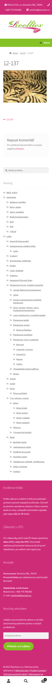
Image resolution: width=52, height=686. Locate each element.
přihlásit (19, 148)
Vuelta (19, 364)
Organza (14, 275)
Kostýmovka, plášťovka (20, 260)
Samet (13, 378)
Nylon (15, 403)
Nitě (12, 222)
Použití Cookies (37, 670)
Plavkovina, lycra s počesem (25, 339)
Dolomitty (21, 354)
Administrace (22, 670)
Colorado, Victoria (24, 349)
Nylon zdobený (23, 422)
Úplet (12, 437)
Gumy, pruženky (17, 212)
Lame (15, 251)
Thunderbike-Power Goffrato (26, 369)
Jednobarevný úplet (22, 447)
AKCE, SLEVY (11, 192)
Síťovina (17, 427)
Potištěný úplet (20, 457)
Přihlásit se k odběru (18, 646)
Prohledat (26, 681)
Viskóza (16, 471)
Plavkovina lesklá (21, 320)
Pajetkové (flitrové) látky (21, 280)
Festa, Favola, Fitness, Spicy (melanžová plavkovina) (26, 309)
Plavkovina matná (21, 325)
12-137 (23, 53)
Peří (11, 226)
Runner (19, 359)
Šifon (12, 388)
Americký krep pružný (19, 241)
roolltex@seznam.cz (21, 595)
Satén (12, 383)
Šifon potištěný (20, 393)
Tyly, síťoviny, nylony (19, 398)
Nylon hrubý (21, 408)
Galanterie (11, 197)
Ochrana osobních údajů (15, 674)
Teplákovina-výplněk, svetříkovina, (29, 461)
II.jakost (13, 256)
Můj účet (8, 681)
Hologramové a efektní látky (23, 246)
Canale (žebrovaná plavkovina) (27, 290)
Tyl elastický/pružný (22, 432)
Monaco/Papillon (23, 330)
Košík (40, 678)
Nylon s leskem (23, 418)
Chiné (15, 295)
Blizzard (20, 344)
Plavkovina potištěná (22, 334)
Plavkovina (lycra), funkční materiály (26, 285)
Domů (15, 53)
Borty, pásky (15, 207)
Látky (9, 236)
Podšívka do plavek (21, 452)
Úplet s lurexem (20, 466)
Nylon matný (22, 413)
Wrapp (16, 374)
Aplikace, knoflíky (18, 202)
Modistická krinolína (19, 217)
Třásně (13, 231)
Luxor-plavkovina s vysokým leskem (29, 315)
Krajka (13, 265)
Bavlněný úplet (20, 442)
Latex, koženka (16, 270)
